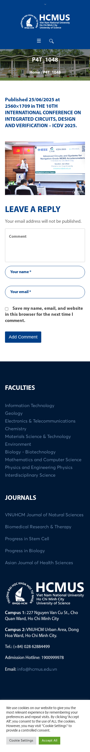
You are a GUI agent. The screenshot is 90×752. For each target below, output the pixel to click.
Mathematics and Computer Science (43, 460)
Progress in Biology (25, 551)
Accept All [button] (49, 740)
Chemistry (15, 429)
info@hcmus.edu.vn (37, 669)
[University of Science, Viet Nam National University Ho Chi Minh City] (45, 21)
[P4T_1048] (45, 168)
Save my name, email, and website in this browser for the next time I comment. (44, 315)
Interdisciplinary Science (30, 475)
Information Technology (29, 406)
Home (35, 73)
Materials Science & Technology (38, 436)
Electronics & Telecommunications (40, 421)
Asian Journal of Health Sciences (39, 563)
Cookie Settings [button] (21, 740)
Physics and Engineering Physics (38, 467)
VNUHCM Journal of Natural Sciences (44, 515)
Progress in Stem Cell (27, 539)
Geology (14, 413)
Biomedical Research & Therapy (38, 527)
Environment (18, 444)
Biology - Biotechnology (30, 452)
